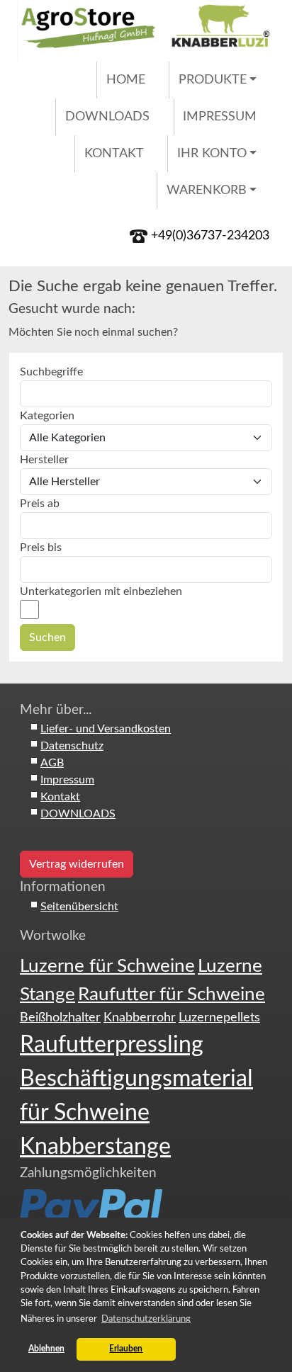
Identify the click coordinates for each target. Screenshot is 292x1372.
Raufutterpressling (111, 1044)
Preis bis (41, 547)
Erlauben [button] (125, 1349)
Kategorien (47, 415)
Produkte (213, 80)
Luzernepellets (219, 1017)
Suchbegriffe (51, 372)
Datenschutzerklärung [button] (146, 1319)
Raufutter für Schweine (171, 994)
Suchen (47, 637)
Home (125, 80)
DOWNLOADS (78, 814)
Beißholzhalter (60, 1017)
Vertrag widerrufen (76, 864)
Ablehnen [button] (46, 1349)
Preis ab (40, 503)
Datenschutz (71, 746)
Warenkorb (207, 190)
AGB (52, 763)
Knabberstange (95, 1146)
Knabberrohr (139, 1017)
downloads (107, 116)
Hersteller (44, 459)
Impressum (220, 116)
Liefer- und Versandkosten (105, 729)
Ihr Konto (212, 153)
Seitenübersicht (79, 906)
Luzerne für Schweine (107, 966)
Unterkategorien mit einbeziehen (101, 591)
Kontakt (114, 153)
